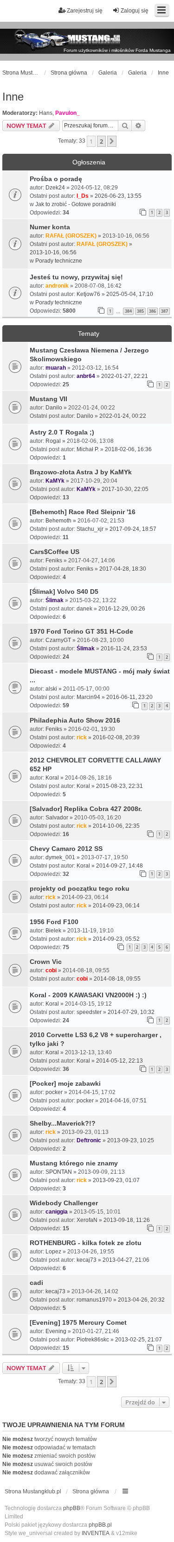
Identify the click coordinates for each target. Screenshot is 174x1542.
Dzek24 (55, 187)
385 (140, 311)
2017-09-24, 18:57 (133, 529)
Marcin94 (88, 697)
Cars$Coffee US (54, 551)
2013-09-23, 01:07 (116, 1180)
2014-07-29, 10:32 (131, 1012)
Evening (55, 1331)
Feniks (53, 560)
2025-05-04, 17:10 (129, 294)
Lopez (53, 1251)
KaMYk (54, 481)
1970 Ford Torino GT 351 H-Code (81, 631)
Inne (13, 96)
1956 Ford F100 (54, 921)
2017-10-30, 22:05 (125, 489)
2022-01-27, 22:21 (124, 376)
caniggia (56, 1211)
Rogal (53, 441)
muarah (55, 368)
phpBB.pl (100, 1525)
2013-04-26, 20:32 (141, 1300)
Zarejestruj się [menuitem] (85, 10)
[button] (111, 141)
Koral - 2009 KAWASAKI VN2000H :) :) (88, 995)
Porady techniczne (58, 261)
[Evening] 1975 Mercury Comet (78, 1322)
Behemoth (58, 520)
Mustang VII (48, 399)
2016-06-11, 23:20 (129, 697)
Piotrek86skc (93, 1339)
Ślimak (54, 600)
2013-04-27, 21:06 (126, 1260)
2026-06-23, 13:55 (118, 196)
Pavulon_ (67, 113)
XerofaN (87, 1220)
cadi (36, 1282)
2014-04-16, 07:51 (123, 1100)
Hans (45, 113)
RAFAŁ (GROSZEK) (71, 236)
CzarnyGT (58, 640)
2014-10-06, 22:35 (116, 826)
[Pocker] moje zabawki (65, 1083)
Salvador (56, 817)
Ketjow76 (88, 294)
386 (152, 311)
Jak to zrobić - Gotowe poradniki (75, 204)
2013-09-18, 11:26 (126, 1220)
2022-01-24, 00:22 (122, 416)
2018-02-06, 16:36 (128, 449)
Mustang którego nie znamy (74, 1163)
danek (84, 608)
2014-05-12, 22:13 (119, 1060)
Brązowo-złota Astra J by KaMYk (81, 472)
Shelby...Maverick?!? (63, 1123)
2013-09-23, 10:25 (130, 1140)
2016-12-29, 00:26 (121, 608)
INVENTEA (96, 1533)
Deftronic (89, 1140)
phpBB (71, 1508)
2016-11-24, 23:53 (124, 648)
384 (128, 311)
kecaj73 (87, 1260)
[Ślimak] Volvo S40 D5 (64, 591)
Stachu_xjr (90, 529)
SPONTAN (58, 1172)
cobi (51, 970)
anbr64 (86, 376)
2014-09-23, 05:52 (116, 939)
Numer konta (50, 227)
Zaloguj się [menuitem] (134, 10)
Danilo (53, 407)
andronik (57, 286)
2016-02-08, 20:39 (116, 737)
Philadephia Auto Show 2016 (75, 720)
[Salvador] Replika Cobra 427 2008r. (86, 808)
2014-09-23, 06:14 (116, 905)
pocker (54, 1092)
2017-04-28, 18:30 (122, 569)
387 (164, 311)
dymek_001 (60, 857)
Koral (52, 777)
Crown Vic (46, 961)
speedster (89, 1012)
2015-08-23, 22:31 (119, 786)
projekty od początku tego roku (79, 888)
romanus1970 (94, 1300)
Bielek (53, 930)
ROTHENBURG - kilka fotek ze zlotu (86, 1242)
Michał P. (88, 449)
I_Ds (83, 196)
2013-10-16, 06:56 (53, 252)
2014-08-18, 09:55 (117, 979)
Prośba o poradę (56, 179)
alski (51, 689)
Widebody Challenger (64, 1203)
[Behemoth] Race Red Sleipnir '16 (82, 512)
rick (82, 737)
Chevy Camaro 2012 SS (66, 848)
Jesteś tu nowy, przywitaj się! (76, 277)
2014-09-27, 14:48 (119, 865)
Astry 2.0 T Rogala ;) (62, 432)
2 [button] (101, 141)
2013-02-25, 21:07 (138, 1339)
